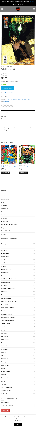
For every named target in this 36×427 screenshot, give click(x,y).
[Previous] (1, 163)
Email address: (5, 402)
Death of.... (4, 295)
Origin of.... (4, 355)
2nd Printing (4, 247)
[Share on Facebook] (2, 105)
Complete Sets (5, 282)
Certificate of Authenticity (8, 279)
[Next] (35, 163)
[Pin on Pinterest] (11, 105)
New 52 (3, 352)
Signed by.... (4, 374)
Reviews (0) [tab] (4, 112)
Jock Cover (4, 333)
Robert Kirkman (5, 371)
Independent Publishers (8, 317)
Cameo (3, 275)
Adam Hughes (10, 66)
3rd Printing (4, 250)
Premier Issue (5, 358)
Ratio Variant (5, 365)
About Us (4, 196)
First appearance (6, 298)
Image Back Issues (18, 99)
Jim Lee (3, 330)
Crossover (4, 285)
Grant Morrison (5, 311)
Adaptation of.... (5, 256)
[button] (2, 9)
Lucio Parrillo (5, 339)
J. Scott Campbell (6, 323)
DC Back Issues (5, 291)
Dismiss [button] (32, 1)
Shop (2, 228)
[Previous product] (6, 74)
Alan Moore (4, 260)
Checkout (4, 205)
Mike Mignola (5, 349)
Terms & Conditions (7, 231)
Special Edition (5, 378)
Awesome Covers (6, 269)
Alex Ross (4, 263)
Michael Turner (5, 346)
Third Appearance (6, 387)
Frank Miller (4, 304)
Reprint (3, 368)
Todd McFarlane (6, 390)
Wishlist (3, 234)
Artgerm (3, 266)
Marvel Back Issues (6, 342)
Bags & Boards (5, 199)
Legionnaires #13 (23, 166)
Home (3, 66)
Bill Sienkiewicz (5, 272)
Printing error (5, 362)
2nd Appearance (6, 244)
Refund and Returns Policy (8, 224)
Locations (4, 215)
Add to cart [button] (5, 172)
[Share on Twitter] (5, 105)
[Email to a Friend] (8, 105)
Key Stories (4, 336)
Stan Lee (3, 381)
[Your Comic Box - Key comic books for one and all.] (18, 9)
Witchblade (6, 101)
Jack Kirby (4, 327)
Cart (2, 202)
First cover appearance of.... (9, 301)
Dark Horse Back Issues (8, 288)
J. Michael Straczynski (7, 320)
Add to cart (7, 88)
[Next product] (2, 74)
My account (4, 218)
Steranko (3, 384)
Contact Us (4, 208)
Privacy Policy (5, 221)
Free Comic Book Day (7, 307)
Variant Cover (27, 99)
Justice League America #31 (8, 166)
